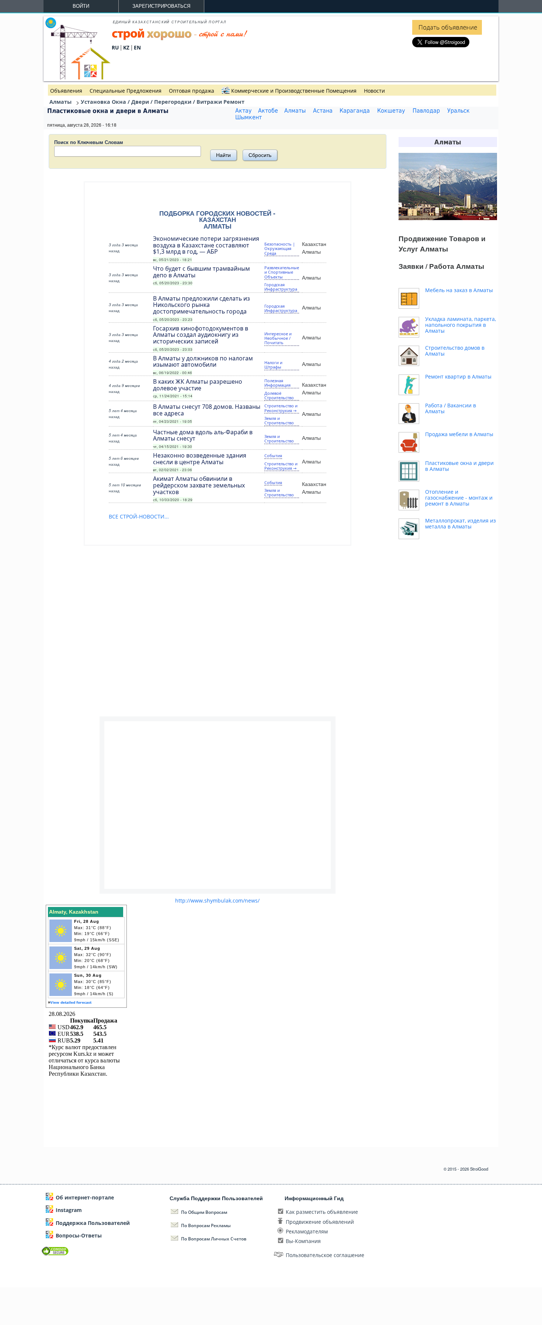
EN (137, 47)
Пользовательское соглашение (325, 1255)
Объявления (66, 90)
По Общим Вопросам (204, 1212)
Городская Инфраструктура (280, 287)
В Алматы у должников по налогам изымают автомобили (203, 361)
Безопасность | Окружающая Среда (279, 248)
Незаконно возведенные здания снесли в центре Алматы (199, 458)
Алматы (295, 110)
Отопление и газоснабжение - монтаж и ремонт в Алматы (459, 497)
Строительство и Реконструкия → (281, 408)
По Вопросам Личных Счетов (213, 1239)
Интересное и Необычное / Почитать (278, 338)
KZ (126, 47)
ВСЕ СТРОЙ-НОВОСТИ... (139, 516)
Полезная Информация (277, 383)
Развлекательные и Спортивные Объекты (281, 272)
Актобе (268, 110)
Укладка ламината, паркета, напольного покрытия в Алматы (460, 324)
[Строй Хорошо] (180, 38)
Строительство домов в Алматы (454, 350)
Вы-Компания (303, 1240)
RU (115, 47)
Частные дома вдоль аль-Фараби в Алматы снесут (203, 435)
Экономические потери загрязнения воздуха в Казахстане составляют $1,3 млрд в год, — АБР (206, 244)
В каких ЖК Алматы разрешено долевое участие (197, 384)
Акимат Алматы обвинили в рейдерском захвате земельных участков (199, 485)
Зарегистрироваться (161, 6)
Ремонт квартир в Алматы (458, 376)
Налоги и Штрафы (273, 365)
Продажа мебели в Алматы (459, 434)
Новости (374, 90)
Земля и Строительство (279, 420)
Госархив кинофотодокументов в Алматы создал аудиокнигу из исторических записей (200, 334)
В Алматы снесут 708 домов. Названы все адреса (206, 410)
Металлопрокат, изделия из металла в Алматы (460, 523)
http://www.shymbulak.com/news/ (217, 900)
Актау (243, 110)
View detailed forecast (70, 1002)
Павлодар (426, 110)
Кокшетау (391, 110)
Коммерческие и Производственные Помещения (294, 90)
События (273, 455)
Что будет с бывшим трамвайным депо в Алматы (201, 271)
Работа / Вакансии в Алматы (450, 408)
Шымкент (248, 117)
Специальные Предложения (125, 90)
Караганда (355, 110)
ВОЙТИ (81, 6)
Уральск (458, 110)
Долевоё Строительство (279, 395)
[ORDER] (447, 32)
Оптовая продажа (191, 90)
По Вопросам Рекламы (206, 1225)
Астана (323, 110)
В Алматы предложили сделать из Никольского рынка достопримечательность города (201, 304)
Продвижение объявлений (320, 1221)
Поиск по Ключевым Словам (88, 141)
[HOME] (78, 77)
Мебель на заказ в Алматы (459, 290)
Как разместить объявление (322, 1211)
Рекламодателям (307, 1231)
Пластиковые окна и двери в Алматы (459, 465)
